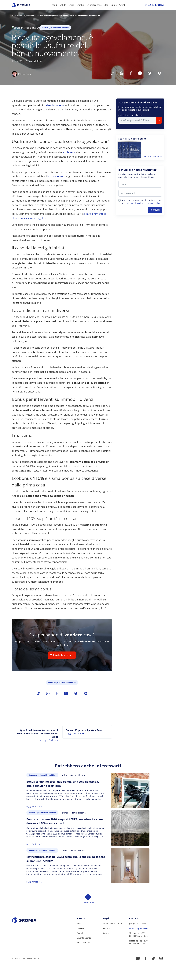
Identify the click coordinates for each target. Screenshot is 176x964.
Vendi (54, 4)
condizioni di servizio (133, 203)
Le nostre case (94, 4)
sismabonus (55, 176)
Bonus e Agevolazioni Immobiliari (30, 15)
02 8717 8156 (156, 5)
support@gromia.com (139, 928)
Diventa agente (84, 938)
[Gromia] (29, 920)
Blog (106, 4)
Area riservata (83, 942)
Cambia (80, 4)
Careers (80, 928)
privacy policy (154, 203)
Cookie (106, 933)
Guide (114, 4)
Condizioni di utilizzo (112, 923)
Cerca (71, 4)
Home (14, 15)
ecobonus (69, 152)
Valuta (63, 4)
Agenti (122, 4)
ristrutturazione (54, 105)
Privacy (106, 928)
